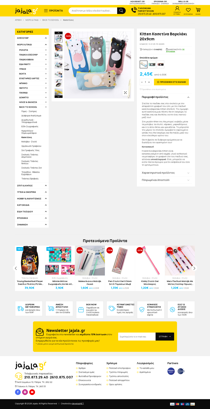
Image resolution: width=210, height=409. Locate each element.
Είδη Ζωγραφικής (29, 126)
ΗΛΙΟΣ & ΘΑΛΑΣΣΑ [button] (28, 102)
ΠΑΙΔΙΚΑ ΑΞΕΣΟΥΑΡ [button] (28, 54)
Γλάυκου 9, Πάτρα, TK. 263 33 (31, 386)
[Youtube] (32, 392)
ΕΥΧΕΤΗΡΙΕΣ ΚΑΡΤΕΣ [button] (29, 78)
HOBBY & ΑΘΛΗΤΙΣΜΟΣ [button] (29, 198)
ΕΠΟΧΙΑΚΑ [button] (22, 218)
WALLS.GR (183, 2)
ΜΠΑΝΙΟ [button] (23, 83)
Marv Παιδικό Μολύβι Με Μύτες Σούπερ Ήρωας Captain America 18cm (180, 282)
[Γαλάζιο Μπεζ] (143, 64)
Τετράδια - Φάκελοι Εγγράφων (30, 173)
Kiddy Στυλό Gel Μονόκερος (150, 282)
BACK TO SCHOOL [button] (28, 107)
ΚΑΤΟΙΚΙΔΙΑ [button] (23, 205)
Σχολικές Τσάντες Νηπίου (29, 162)
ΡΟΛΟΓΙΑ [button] (23, 50)
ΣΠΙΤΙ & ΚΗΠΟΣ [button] (25, 185)
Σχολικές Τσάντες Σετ (31, 167)
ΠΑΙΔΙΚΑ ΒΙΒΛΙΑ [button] (26, 59)
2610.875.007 (159, 13)
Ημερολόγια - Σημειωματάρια (28, 131)
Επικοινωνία (85, 380)
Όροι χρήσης (115, 384)
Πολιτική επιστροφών (120, 368)
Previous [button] (58, 32)
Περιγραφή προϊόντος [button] (155, 97)
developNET (78, 403)
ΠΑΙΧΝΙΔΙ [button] (23, 92)
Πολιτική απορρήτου (119, 380)
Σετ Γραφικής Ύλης (30, 150)
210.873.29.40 (144, 13)
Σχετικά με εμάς (87, 372)
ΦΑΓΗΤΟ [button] (23, 88)
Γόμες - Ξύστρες (29, 111)
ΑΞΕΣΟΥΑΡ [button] (23, 38)
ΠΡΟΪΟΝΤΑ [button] (56, 10)
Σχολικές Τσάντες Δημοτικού (29, 155)
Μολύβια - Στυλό (29, 141)
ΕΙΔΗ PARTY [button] (24, 64)
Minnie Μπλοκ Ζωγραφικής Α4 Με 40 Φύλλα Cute (60, 282)
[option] (58, 38)
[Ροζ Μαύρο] (160, 64)
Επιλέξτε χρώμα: (149, 57)
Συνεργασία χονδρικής (90, 384)
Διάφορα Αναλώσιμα (31, 115)
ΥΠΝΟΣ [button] (22, 69)
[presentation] (16, 268)
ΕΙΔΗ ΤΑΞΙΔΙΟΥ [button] (25, 211)
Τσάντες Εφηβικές (30, 178)
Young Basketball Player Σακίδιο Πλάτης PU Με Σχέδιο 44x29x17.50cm (30, 282)
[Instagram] (25, 392)
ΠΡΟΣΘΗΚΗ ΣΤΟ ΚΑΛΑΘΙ (173, 81)
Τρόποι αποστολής (119, 376)
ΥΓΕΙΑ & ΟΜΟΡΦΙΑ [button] (26, 192)
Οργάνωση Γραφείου (31, 146)
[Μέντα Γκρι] (152, 64)
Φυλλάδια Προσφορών (90, 376)
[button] (198, 11)
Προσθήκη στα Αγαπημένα (154, 89)
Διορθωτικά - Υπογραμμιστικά (29, 120)
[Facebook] (18, 392)
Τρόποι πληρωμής (118, 372)
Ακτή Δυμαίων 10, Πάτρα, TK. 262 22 (34, 382)
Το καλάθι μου (146, 368)
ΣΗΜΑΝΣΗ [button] (22, 224)
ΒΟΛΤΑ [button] (22, 73)
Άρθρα (82, 368)
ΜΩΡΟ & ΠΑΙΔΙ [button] (24, 44)
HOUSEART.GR (137, 2)
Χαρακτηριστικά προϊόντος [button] (158, 172)
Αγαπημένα (145, 372)
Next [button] (58, 96)
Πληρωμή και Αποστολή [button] (155, 180)
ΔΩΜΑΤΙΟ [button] (24, 97)
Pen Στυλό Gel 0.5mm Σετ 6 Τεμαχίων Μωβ (120, 282)
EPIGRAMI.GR (160, 2)
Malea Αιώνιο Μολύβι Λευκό (89, 282)
